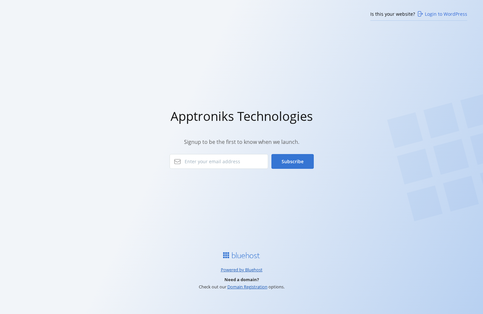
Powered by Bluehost (242, 270)
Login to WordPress (446, 14)
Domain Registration (247, 287)
